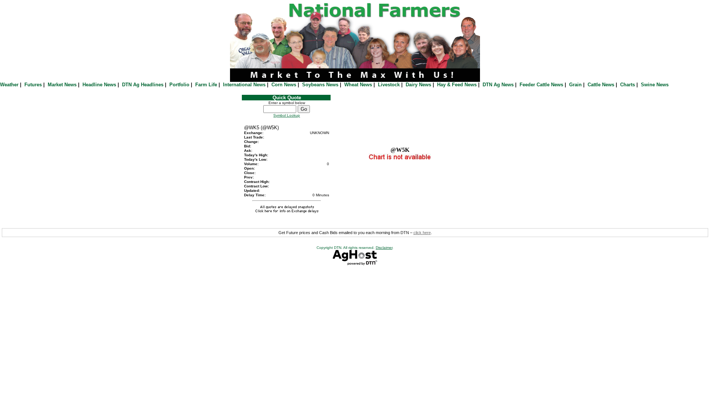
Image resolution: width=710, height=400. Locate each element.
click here (422, 232)
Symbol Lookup (286, 115)
